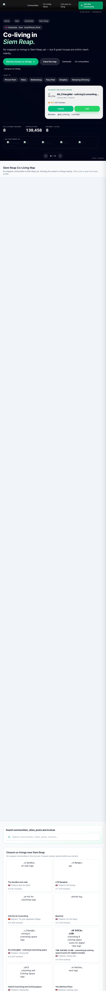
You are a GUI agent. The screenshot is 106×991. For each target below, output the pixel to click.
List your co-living (12, 69)
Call (87, 109)
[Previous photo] (46, 156)
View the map (49, 61)
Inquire (61, 109)
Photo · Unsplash (98, 158)
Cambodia (29, 21)
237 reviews (60, 102)
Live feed (76, 114)
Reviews (51, 114)
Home (6, 21)
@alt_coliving (64, 114)
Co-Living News (82, 61)
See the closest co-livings (19, 61)
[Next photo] (60, 156)
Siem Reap (43, 21)
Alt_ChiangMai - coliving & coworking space (78, 94)
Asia (17, 21)
